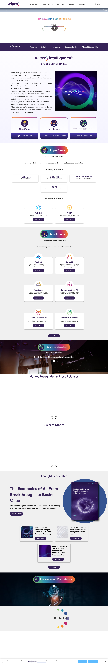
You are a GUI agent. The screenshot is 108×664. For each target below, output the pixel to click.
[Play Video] (76, 91)
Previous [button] (52, 417)
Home (5, 10)
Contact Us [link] (81, 4)
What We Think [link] (48, 4)
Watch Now (25, 458)
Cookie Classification (41, 662)
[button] (103, 10)
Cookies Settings (72, 661)
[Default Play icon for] (76, 91)
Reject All (83, 661)
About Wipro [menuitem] (60, 4)
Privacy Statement (33, 662)
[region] (54, 661)
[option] (24, 397)
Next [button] (56, 417)
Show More (54, 336)
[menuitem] (97, 4)
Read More (26, 410)
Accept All (93, 661)
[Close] (105, 661)
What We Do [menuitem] (34, 4)
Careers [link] (71, 4)
